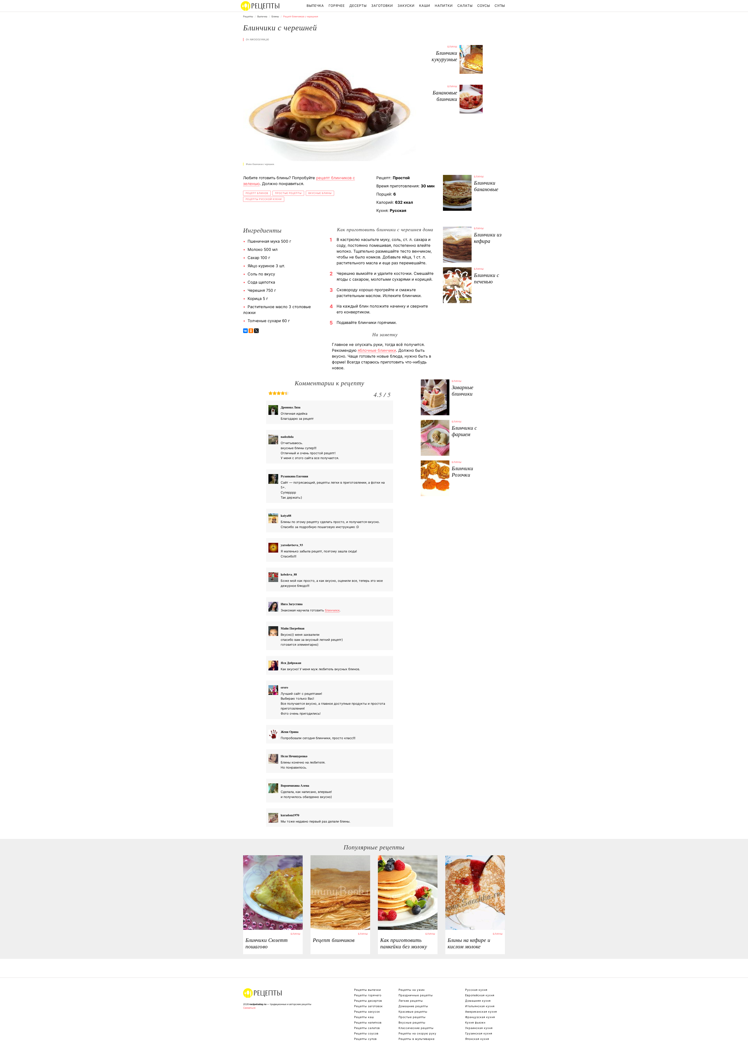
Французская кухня (480, 1017)
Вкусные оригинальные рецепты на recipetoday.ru (262, 993)
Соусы (483, 6)
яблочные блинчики (377, 350)
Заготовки (382, 6)
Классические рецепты (416, 1028)
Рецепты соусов (366, 1033)
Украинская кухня (479, 1028)
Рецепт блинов (257, 193)
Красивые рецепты (413, 1011)
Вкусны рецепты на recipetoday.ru (260, 6)
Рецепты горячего (367, 995)
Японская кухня (477, 1038)
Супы (500, 6)
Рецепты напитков (368, 1022)
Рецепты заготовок (368, 1006)
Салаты (465, 6)
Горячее (337, 6)
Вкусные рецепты (412, 1022)
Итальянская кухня (480, 1006)
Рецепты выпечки (367, 989)
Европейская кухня (479, 995)
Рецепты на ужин (412, 989)
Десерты (358, 6)
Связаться (249, 1007)
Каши (424, 6)
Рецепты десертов (368, 1000)
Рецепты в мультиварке (417, 1038)
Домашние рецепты (413, 1006)
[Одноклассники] (251, 330)
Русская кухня (476, 989)
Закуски (406, 6)
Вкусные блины (320, 193)
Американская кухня (481, 1011)
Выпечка (315, 6)
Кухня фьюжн (475, 1022)
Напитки (444, 6)
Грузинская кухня (478, 1033)
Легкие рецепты (411, 1000)
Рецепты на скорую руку (417, 1033)
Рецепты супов (365, 1038)
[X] (256, 330)
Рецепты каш (364, 1017)
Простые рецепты (288, 193)
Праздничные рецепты (416, 995)
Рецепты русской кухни (264, 199)
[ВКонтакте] (245, 330)
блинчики (332, 610)
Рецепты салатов (367, 1028)
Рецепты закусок (367, 1011)
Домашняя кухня (478, 1000)
